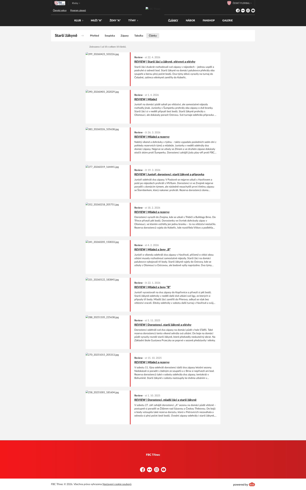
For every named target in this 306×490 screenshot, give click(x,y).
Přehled (94, 35)
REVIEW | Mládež (145, 99)
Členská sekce (59, 10)
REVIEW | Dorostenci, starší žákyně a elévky (162, 325)
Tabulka (138, 35)
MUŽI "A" (96, 20)
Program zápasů (78, 10)
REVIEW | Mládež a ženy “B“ (152, 287)
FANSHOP (209, 20)
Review (138, 57)
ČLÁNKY (173, 20)
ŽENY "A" (115, 20)
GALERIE (227, 20)
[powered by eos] (244, 484)
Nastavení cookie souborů (116, 484)
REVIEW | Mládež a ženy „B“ (152, 249)
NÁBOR (190, 20)
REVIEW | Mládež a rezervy (152, 137)
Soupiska (110, 35)
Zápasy (125, 35)
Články (153, 35)
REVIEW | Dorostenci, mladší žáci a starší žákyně (165, 400)
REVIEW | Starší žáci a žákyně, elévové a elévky (164, 61)
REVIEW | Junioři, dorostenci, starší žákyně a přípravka (169, 174)
